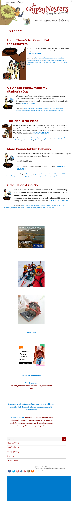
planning (30, 140)
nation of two (17, 140)
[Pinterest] (25, 471)
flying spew (14, 176)
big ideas (36, 108)
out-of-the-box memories (49, 110)
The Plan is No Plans (22, 121)
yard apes (60, 110)
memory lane (36, 110)
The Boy (54, 62)
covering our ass (45, 138)
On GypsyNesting (13, 452)
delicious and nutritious (59, 174)
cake (41, 174)
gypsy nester (46, 60)
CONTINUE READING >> (35, 53)
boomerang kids (36, 205)
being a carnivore (49, 58)
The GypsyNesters (13, 443)
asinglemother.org (17, 417)
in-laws (21, 208)
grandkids (22, 176)
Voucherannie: (31, 383)
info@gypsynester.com (41, 466)
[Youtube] (17, 471)
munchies (39, 62)
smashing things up (47, 176)
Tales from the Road (13, 447)
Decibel (29, 60)
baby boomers (39, 58)
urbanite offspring (42, 208)
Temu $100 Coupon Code (31, 375)
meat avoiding (31, 62)
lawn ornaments (27, 110)
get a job (61, 205)
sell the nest (37, 140)
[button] (72, 2)
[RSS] (32, 471)
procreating (37, 176)
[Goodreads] (28, 471)
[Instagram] (21, 471)
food (41, 60)
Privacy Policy (39, 470)
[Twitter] (13, 471)
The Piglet (60, 62)
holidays (18, 110)
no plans (24, 140)
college (38, 138)
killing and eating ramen (58, 60)
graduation (7, 208)
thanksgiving (47, 62)
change (33, 138)
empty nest (35, 60)
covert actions (59, 58)
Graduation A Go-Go (22, 185)
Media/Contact (12, 460)
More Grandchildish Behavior (29, 149)
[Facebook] (9, 471)
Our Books (10, 456)
